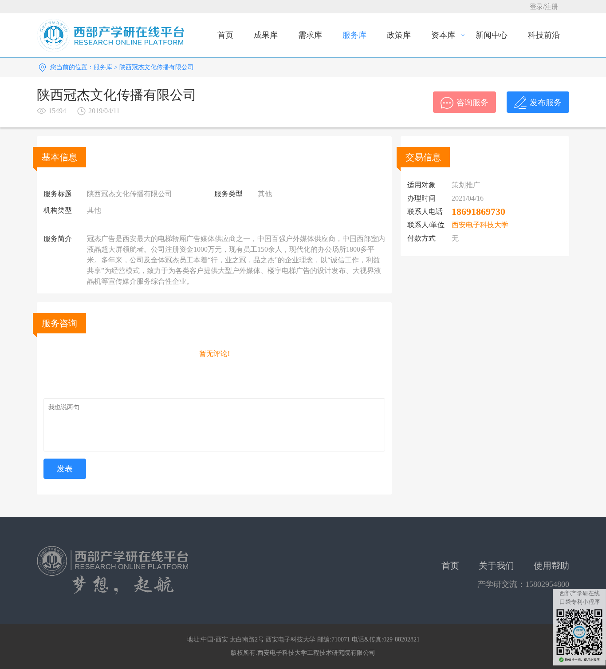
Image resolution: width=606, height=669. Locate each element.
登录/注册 (544, 6)
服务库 (354, 35)
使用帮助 (551, 565)
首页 (225, 35)
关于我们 (496, 565)
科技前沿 (544, 35)
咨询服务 (472, 102)
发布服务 (546, 102)
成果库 (266, 35)
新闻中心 (492, 35)
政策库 (399, 35)
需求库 (310, 35)
